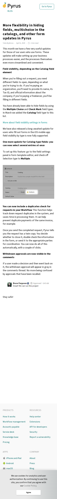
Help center (35, 416)
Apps (5, 451)
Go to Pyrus (47, 6)
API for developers (38, 426)
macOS (9, 468)
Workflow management (14, 421)
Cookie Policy (30, 485)
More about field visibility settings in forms (25, 122)
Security (33, 431)
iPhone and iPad (13, 458)
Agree (28, 492)
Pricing (6, 442)
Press (32, 463)
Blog (10, 11)
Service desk (8, 431)
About (32, 458)
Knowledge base (10, 437)
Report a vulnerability (40, 437)
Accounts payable (11, 426)
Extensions (35, 421)
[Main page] (16, 6)
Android (10, 463)
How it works (9, 416)
